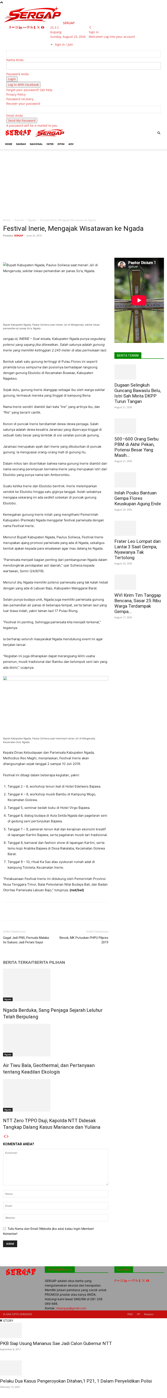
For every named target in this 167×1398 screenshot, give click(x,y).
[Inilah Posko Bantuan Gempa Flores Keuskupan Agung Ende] (139, 479)
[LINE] (126, 245)
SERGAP (18, 235)
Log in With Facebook (23, 85)
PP (138, 1314)
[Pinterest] (28, 27)
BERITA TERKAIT (18, 962)
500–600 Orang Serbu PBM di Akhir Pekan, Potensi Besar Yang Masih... (136, 447)
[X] (39, 27)
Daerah (19, 220)
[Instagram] (17, 27)
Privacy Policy (16, 94)
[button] (159, 133)
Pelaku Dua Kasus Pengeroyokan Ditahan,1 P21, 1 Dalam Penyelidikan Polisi (76, 1381)
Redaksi (149, 1314)
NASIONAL (36, 144)
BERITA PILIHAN (49, 962)
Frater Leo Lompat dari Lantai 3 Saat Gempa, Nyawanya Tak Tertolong (137, 549)
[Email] (86, 245)
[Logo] (18, 137)
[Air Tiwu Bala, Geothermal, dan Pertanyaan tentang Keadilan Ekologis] (55, 1040)
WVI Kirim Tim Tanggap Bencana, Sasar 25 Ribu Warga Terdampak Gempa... (137, 603)
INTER (50, 144)
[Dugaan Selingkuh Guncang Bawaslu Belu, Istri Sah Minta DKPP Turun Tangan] (139, 372)
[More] (136, 245)
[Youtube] (42, 27)
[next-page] (7, 1136)
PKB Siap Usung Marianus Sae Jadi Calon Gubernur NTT (56, 1343)
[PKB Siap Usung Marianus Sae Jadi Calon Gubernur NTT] (83, 1330)
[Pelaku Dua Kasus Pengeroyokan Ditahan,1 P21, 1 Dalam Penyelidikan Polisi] (83, 1368)
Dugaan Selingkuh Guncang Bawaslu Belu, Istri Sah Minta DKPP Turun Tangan (137, 393)
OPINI (61, 144)
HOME (8, 144)
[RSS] (32, 27)
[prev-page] (4, 1136)
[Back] (90, 27)
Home (6, 220)
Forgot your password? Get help (29, 90)
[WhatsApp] (66, 245)
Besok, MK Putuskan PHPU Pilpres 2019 (84, 940)
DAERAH (21, 144)
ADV (70, 144)
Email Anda (14, 115)
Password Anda (17, 74)
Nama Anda (14, 60)
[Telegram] (116, 245)
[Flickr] (13, 27)
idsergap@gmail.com (71, 1308)
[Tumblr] (35, 27)
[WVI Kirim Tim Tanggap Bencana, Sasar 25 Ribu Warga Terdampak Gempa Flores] (139, 582)
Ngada (32, 220)
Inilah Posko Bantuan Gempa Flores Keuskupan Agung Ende (137, 498)
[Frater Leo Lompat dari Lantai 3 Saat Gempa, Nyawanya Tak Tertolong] (139, 528)
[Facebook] (10, 27)
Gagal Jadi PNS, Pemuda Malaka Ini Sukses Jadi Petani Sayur (26, 940)
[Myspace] (25, 27)
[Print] (96, 245)
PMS (130, 1314)
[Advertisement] (83, 181)
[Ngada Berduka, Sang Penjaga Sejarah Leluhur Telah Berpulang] (55, 985)
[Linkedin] (21, 27)
